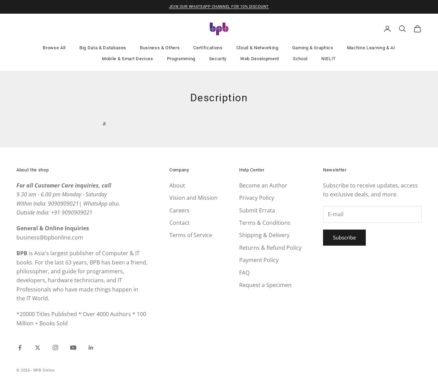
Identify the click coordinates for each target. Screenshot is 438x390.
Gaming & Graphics (312, 47)
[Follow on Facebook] (19, 347)
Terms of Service (190, 235)
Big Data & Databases (102, 47)
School (300, 58)
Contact (179, 222)
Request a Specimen (265, 285)
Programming (181, 58)
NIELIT (328, 58)
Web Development (259, 58)
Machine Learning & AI (371, 47)
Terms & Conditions (265, 222)
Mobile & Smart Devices (127, 58)
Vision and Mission (193, 198)
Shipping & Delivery (264, 235)
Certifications (207, 47)
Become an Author (263, 185)
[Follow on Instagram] (55, 347)
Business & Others (160, 47)
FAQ (244, 272)
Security (218, 58)
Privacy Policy (256, 198)
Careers (179, 210)
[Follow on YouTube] (73, 347)
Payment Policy (259, 260)
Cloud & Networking (257, 47)
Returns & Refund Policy (270, 247)
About (177, 185)
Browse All (54, 47)
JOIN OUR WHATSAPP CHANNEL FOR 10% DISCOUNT (219, 6)
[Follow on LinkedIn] (91, 347)
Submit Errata (257, 210)
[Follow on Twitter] (37, 347)
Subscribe (344, 237)
